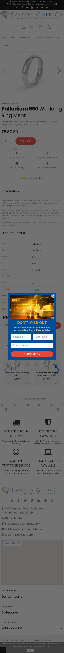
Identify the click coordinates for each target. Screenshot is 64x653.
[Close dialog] (53, 295)
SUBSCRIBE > (32, 354)
